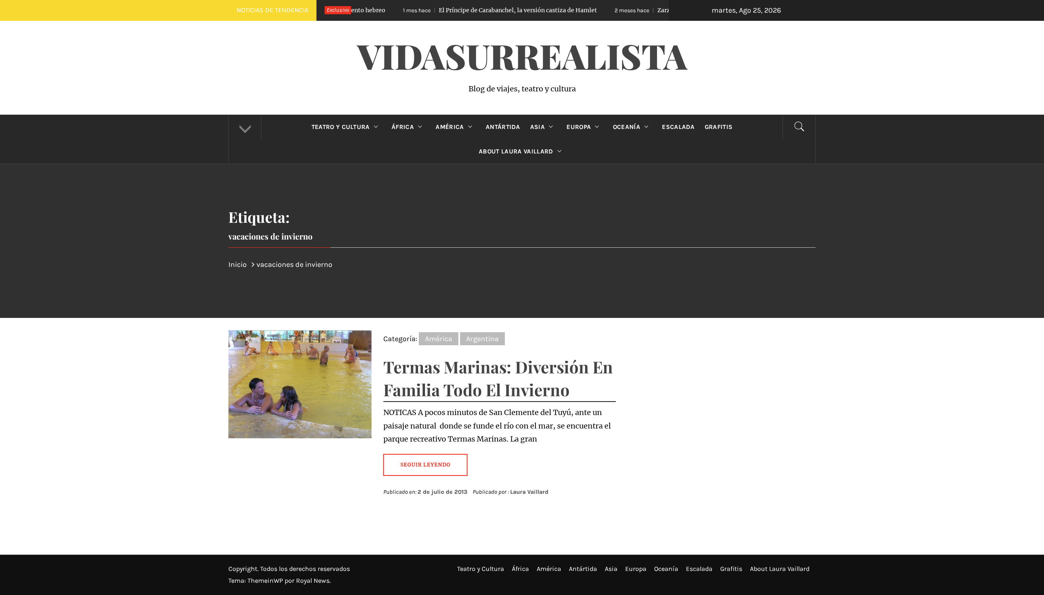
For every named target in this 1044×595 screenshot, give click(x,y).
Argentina (482, 338)
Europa (578, 127)
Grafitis (719, 127)
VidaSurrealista (522, 55)
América (450, 127)
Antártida (503, 127)
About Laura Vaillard (516, 151)
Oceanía (626, 127)
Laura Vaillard (529, 491)
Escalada (678, 127)
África (403, 127)
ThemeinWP (266, 580)
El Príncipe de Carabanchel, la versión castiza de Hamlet (475, 10)
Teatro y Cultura (341, 127)
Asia (537, 127)
